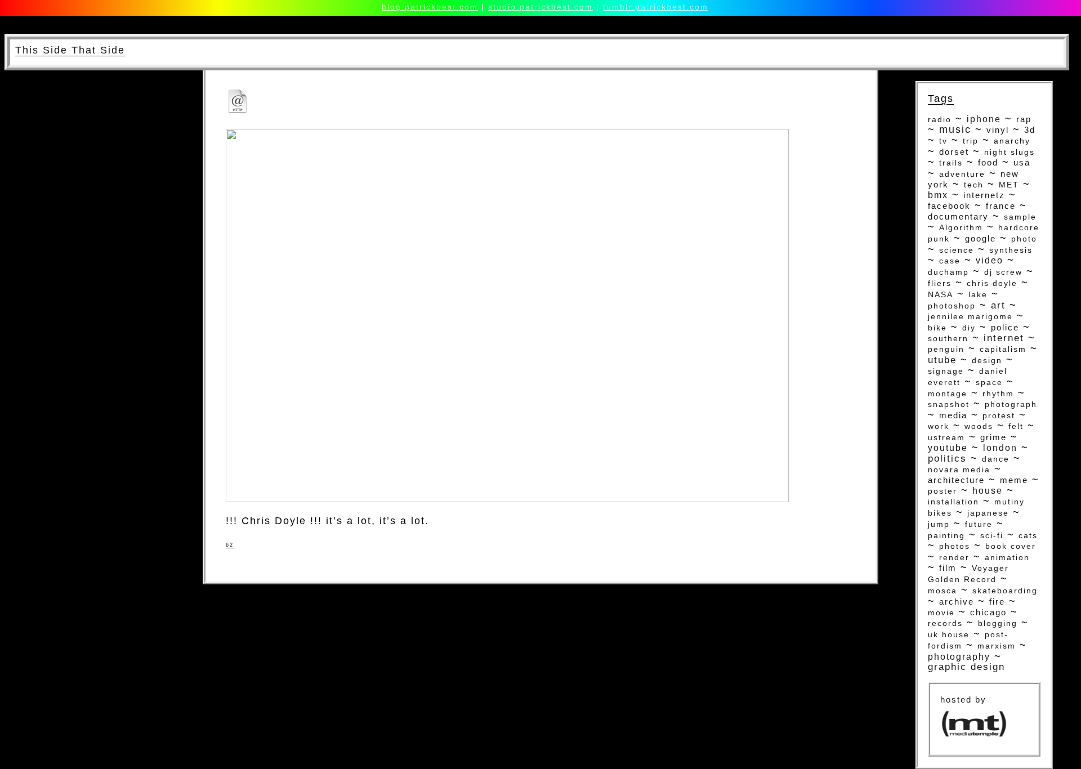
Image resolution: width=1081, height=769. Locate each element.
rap (1023, 119)
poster (942, 490)
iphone (984, 119)
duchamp (948, 272)
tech (974, 184)
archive (956, 601)
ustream (946, 437)
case (950, 261)
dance (995, 458)
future (979, 524)
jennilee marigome (970, 316)
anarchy (1012, 140)
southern (948, 338)
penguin (946, 349)
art (998, 305)
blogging (997, 623)
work (938, 426)
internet (1004, 337)
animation (1007, 557)
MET (1009, 184)
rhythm (998, 393)
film (948, 568)
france (1001, 206)
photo (1024, 238)
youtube (948, 447)
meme (1014, 480)
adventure (962, 173)
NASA (940, 294)
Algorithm (961, 227)
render (954, 557)
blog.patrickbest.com (430, 6)
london (1000, 448)
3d (1029, 130)
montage (947, 393)
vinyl (997, 130)
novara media (959, 469)
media (953, 415)
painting (946, 535)
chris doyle (992, 283)
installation (953, 501)
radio (940, 119)
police (1005, 327)
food (988, 162)
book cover (1010, 546)
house (987, 490)
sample (1020, 216)
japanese (988, 512)
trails (951, 163)
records (945, 623)
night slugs (1009, 152)
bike (937, 327)
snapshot (949, 404)
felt (1016, 426)
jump (939, 524)
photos (954, 546)
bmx (938, 195)
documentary (958, 216)
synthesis (1011, 249)
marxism (996, 646)
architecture (956, 480)
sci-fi (991, 535)
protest (998, 415)
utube (942, 359)
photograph (1011, 404)
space (989, 382)
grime (993, 437)
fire (997, 601)
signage (946, 370)
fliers (940, 283)
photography (959, 656)
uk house (949, 635)
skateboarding (1005, 590)
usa (1021, 162)
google (980, 238)
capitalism (1003, 349)
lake (978, 294)
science (956, 249)
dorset (954, 152)
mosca (942, 591)
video (989, 260)
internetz (984, 195)
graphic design (966, 666)
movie (941, 612)
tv (943, 140)
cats (1028, 535)
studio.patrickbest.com (540, 6)
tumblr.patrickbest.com (655, 6)
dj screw (1003, 271)
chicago (988, 612)
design (987, 360)
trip (971, 141)
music (955, 129)
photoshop (952, 305)
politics (947, 458)
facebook (949, 206)
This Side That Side (70, 50)
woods (978, 426)
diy (969, 327)
